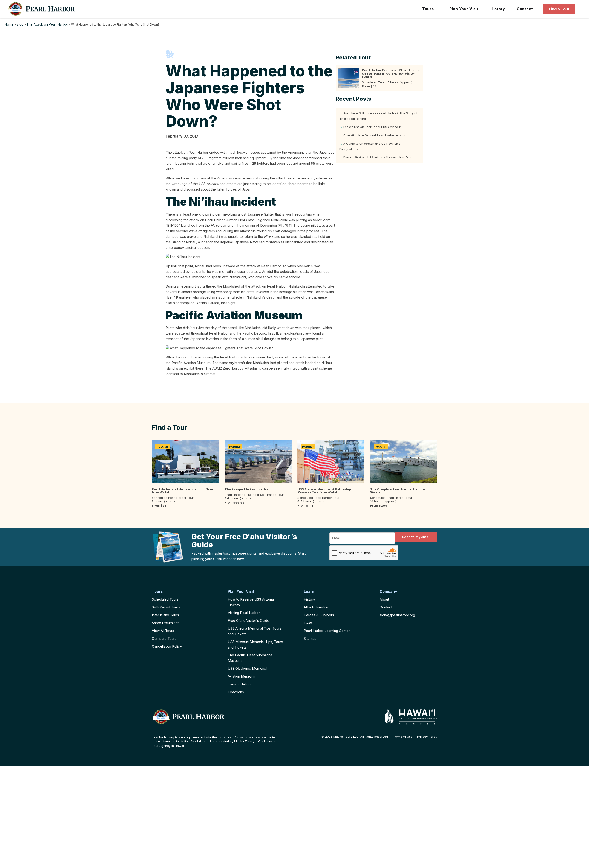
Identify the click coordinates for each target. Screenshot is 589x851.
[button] (430, 9)
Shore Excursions (165, 623)
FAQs (308, 623)
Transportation (239, 684)
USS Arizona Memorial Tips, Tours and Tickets (254, 631)
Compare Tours (164, 638)
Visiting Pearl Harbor (244, 612)
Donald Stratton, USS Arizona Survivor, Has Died (377, 157)
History (309, 599)
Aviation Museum (241, 676)
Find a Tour (559, 9)
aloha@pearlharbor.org (397, 615)
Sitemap (310, 638)
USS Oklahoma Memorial (247, 668)
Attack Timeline (316, 607)
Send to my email (416, 537)
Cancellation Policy (167, 646)
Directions (236, 692)
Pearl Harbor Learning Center (327, 630)
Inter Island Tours (165, 615)
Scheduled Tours (165, 599)
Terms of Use (403, 736)
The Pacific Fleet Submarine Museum (250, 658)
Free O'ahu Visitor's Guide (248, 620)
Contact (386, 607)
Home (9, 24)
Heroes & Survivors (319, 615)
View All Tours (163, 630)
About (384, 599)
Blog (20, 24)
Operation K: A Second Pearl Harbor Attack (374, 135)
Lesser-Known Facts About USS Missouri (372, 127)
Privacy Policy (427, 736)
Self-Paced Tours (166, 607)
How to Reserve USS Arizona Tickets (251, 602)
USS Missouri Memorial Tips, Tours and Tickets (255, 644)
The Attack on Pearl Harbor (47, 24)
